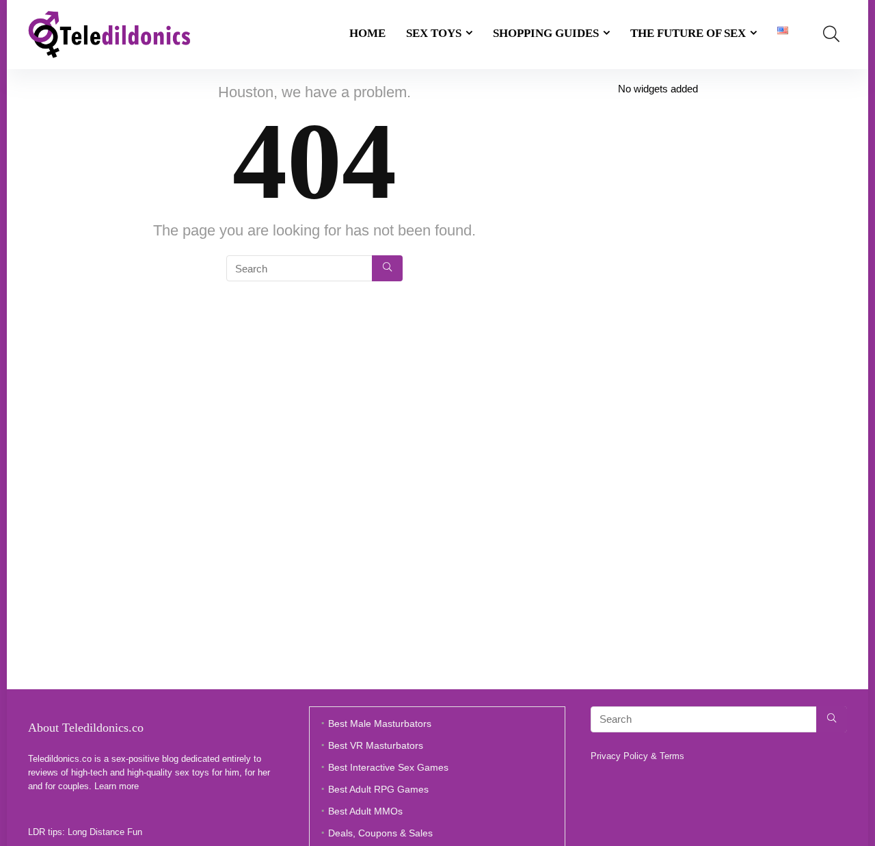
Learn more (116, 786)
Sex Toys (433, 33)
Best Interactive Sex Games (388, 767)
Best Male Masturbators (379, 723)
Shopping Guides (546, 33)
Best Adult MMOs (365, 811)
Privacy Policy (619, 756)
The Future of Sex (688, 33)
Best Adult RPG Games (378, 789)
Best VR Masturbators (375, 745)
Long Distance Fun (105, 832)
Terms (672, 756)
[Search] (387, 268)
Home (367, 33)
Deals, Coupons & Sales (380, 833)
